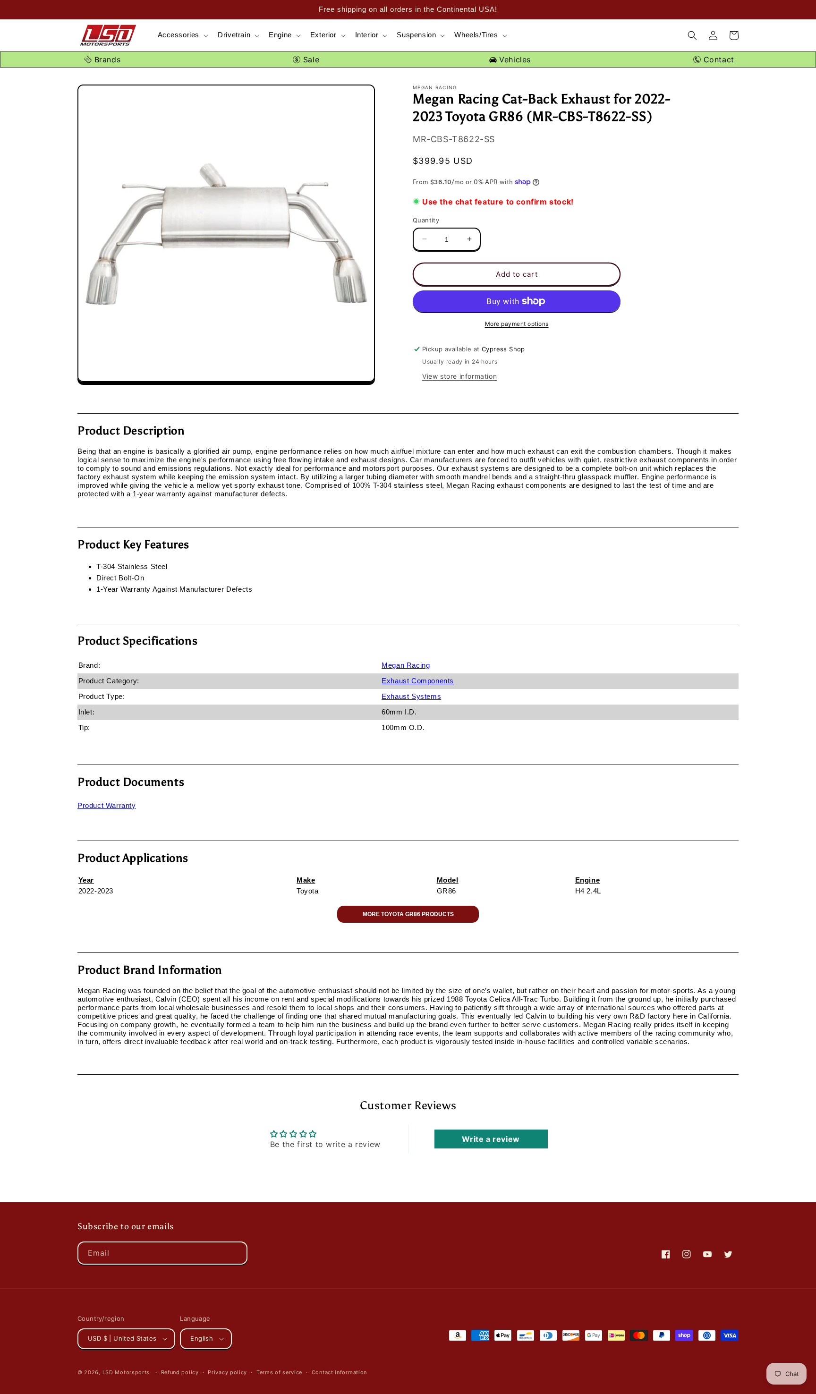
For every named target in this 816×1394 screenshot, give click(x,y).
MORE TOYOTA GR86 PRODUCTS (408, 914)
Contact (717, 59)
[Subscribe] (236, 1253)
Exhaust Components (418, 681)
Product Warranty (106, 805)
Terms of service (279, 1372)
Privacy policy (227, 1372)
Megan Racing (406, 665)
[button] (182, 35)
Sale (309, 59)
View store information (459, 376)
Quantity (426, 219)
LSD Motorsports (126, 1372)
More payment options (517, 323)
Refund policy (180, 1372)
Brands (106, 59)
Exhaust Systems (411, 696)
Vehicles (514, 59)
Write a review (490, 1139)
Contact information (339, 1372)
